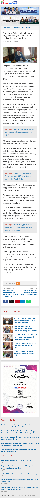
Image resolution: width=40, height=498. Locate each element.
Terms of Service (32, 495)
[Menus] (37, 2)
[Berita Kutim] (9, 2)
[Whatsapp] (28, 301)
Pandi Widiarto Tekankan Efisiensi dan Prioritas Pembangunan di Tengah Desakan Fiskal (25, 337)
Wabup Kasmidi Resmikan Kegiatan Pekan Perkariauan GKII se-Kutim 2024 (11, 292)
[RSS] (18, 283)
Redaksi (14, 495)
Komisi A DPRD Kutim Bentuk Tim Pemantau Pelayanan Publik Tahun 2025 (25, 345)
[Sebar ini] (5, 301)
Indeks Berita (22, 495)
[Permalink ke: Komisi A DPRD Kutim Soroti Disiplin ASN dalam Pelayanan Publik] (8, 354)
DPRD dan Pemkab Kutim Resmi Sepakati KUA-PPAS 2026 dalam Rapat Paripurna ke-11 (24, 320)
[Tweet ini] (11, 301)
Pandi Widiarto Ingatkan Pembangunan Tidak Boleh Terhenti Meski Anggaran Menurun (25, 329)
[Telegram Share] (22, 301)
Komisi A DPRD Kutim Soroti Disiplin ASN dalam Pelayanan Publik (24, 354)
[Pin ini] (17, 301)
